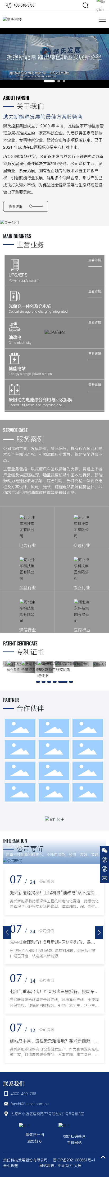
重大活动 (16, 845)
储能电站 (17, 368)
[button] (49, 81)
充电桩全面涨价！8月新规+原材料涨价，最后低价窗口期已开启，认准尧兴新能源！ (53, 953)
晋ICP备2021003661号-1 (74, 1160)
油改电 (15, 337)
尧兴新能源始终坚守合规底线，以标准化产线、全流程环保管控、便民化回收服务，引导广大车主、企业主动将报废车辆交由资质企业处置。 (54, 1005)
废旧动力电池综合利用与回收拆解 (40, 399)
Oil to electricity (20, 342)
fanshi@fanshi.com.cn (30, 1103)
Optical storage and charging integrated (38, 311)
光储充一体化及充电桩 (30, 306)
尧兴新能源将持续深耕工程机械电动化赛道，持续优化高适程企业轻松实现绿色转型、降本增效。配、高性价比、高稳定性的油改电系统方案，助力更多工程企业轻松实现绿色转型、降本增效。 (54, 909)
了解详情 (13, 532)
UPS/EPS (18, 275)
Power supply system (24, 280)
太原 (77, 1165)
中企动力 (65, 1165)
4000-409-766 (23, 1093)
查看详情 (94, 260)
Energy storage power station (30, 374)
